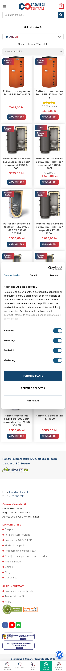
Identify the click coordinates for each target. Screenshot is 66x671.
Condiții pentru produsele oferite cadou (26, 556)
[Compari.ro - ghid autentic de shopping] (19, 609)
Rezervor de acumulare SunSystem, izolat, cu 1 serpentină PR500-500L (17, 163)
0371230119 (18, 496)
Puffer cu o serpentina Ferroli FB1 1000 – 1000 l (49, 94)
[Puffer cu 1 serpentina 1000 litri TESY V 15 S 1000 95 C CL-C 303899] (16, 204)
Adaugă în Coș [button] (16, 117)
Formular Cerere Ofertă (17, 535)
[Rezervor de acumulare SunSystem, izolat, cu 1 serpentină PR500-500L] (16, 139)
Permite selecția (33, 388)
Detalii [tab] (33, 275)
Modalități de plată (14, 545)
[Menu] (4, 6)
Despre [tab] (54, 275)
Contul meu (11, 577)
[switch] (57, 340)
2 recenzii (51, 106)
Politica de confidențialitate (19, 591)
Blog (7, 572)
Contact (9, 567)
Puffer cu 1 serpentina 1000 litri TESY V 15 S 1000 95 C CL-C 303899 (16, 229)
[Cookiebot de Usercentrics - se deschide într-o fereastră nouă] (48, 267)
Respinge (33, 400)
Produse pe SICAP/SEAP (18, 540)
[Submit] (61, 15)
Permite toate (33, 375)
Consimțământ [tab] (12, 275)
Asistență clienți (13, 561)
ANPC (8, 601)
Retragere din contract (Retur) (20, 550)
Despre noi (11, 529)
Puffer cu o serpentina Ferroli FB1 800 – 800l (16, 93)
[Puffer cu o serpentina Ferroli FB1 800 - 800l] (16, 72)
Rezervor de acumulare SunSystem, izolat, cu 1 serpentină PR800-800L (49, 163)
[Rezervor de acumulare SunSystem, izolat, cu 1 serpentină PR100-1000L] (49, 204)
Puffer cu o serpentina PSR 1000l (49, 417)
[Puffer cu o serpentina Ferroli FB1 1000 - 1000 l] (49, 72)
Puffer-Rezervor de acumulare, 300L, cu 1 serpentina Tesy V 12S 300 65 (16, 421)
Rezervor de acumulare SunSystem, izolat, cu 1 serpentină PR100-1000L (49, 229)
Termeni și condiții (14, 596)
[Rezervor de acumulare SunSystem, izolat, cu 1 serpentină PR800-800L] (49, 139)
